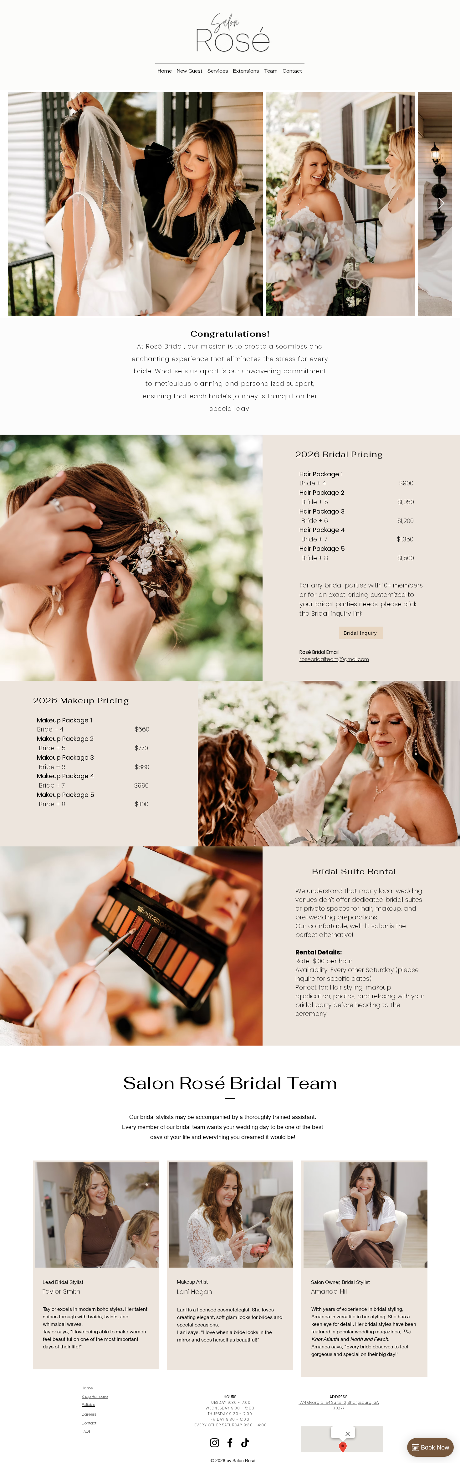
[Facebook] (230, 1443)
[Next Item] (441, 204)
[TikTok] (245, 1443)
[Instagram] (214, 1443)
